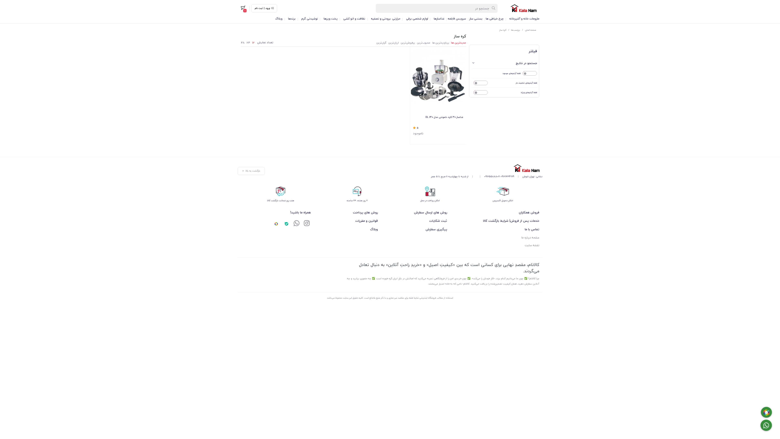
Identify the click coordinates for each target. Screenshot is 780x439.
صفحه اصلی (530, 30)
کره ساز (502, 30)
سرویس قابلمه (457, 18)
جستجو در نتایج (526, 63)
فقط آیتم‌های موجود (512, 73)
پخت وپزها (331, 18)
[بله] (286, 223)
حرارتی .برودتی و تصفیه (385, 18)
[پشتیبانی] (296, 223)
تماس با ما (532, 229)
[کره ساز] (486, 168)
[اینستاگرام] (307, 223)
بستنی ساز (475, 18)
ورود (267, 8)
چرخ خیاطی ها (495, 18)
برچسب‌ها (515, 30)
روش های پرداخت (365, 212)
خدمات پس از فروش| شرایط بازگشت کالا (511, 221)
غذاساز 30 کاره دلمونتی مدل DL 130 (444, 117)
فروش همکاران (529, 212)
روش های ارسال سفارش (430, 212)
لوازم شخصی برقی (417, 18)
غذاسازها (439, 18)
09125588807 (492, 176)
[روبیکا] (276, 223)
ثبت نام (259, 8)
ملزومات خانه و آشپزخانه (524, 18)
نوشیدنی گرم (309, 18)
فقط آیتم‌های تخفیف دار (526, 83)
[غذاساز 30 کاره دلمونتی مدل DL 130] (438, 75)
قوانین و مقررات (366, 221)
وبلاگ (278, 18)
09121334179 (507, 176)
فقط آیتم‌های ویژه (529, 92)
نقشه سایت (532, 245)
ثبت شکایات (438, 221)
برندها (292, 18)
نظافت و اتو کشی (354, 18)
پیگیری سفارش (436, 229)
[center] (494, 8)
